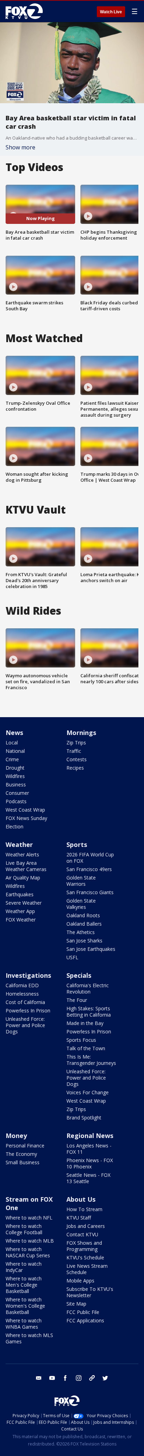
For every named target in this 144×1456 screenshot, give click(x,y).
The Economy (21, 1154)
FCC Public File (82, 1312)
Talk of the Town (85, 1048)
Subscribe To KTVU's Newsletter (89, 1292)
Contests (76, 759)
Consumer (17, 793)
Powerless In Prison (28, 1010)
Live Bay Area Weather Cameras (26, 866)
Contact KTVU (82, 1234)
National (15, 751)
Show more (20, 147)
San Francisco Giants (90, 892)
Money (16, 1135)
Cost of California (25, 1002)
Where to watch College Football (24, 1229)
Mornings (81, 732)
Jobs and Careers (85, 1226)
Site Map (76, 1303)
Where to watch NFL (29, 1217)
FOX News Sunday (26, 818)
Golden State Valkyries (81, 903)
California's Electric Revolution (87, 988)
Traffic (73, 751)
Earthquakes (20, 894)
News (14, 732)
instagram (78, 1378)
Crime (12, 759)
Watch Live (111, 11)
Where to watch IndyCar (24, 1266)
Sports (76, 844)
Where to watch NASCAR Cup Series (28, 1252)
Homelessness (22, 993)
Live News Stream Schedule (87, 1269)
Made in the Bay (84, 1023)
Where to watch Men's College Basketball (24, 1284)
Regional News (89, 1135)
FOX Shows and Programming (84, 1245)
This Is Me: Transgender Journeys (91, 1059)
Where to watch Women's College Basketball (25, 1305)
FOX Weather (21, 919)
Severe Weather (24, 902)
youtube (52, 1378)
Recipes (75, 767)
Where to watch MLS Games (29, 1338)
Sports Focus (81, 1040)
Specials (78, 975)
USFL (72, 957)
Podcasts (16, 801)
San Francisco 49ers (89, 869)
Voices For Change (87, 1092)
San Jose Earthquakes (90, 949)
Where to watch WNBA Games (24, 1323)
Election (14, 826)
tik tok (92, 1378)
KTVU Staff (78, 1217)
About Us (80, 1199)
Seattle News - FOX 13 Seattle (88, 1178)
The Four (76, 1000)
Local (12, 742)
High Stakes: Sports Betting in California (88, 1011)
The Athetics (80, 932)
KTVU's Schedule (85, 1257)
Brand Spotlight (83, 1117)
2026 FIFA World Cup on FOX (90, 857)
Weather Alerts (22, 854)
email (38, 1378)
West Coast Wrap (25, 809)
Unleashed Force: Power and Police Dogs (25, 1025)
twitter (105, 1378)
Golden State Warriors (81, 880)
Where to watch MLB (30, 1240)
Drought (15, 767)
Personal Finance (25, 1145)
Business (16, 784)
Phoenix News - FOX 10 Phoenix (89, 1163)
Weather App (20, 911)
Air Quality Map (23, 877)
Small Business (22, 1162)
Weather (19, 844)
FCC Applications (85, 1320)
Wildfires (15, 776)
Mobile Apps (80, 1280)
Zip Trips (76, 742)
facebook (65, 1378)
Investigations (28, 975)
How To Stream (84, 1209)
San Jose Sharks (84, 940)
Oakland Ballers (84, 923)
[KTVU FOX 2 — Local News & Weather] (26, 11)
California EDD (22, 985)
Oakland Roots (83, 915)
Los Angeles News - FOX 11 (88, 1148)
